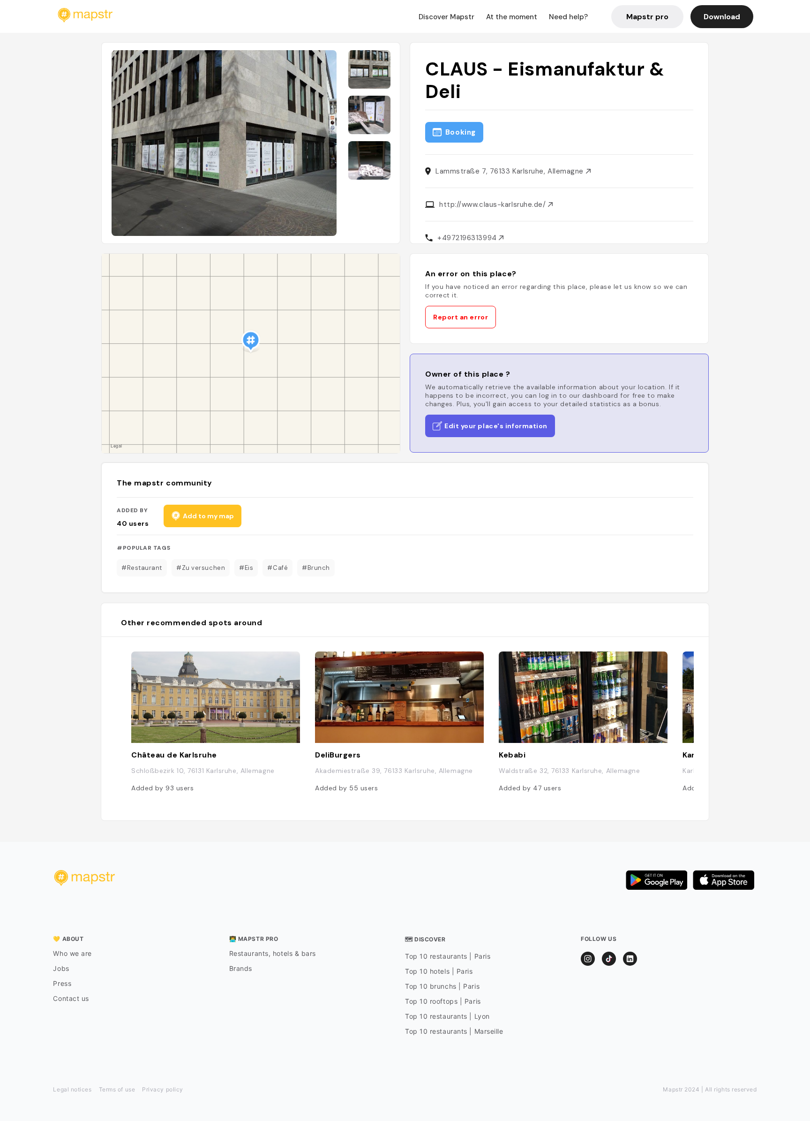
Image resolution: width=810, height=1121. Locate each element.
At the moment (511, 17)
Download (722, 17)
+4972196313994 (468, 237)
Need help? (568, 17)
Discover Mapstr (446, 17)
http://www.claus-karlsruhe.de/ (493, 204)
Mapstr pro (647, 17)
